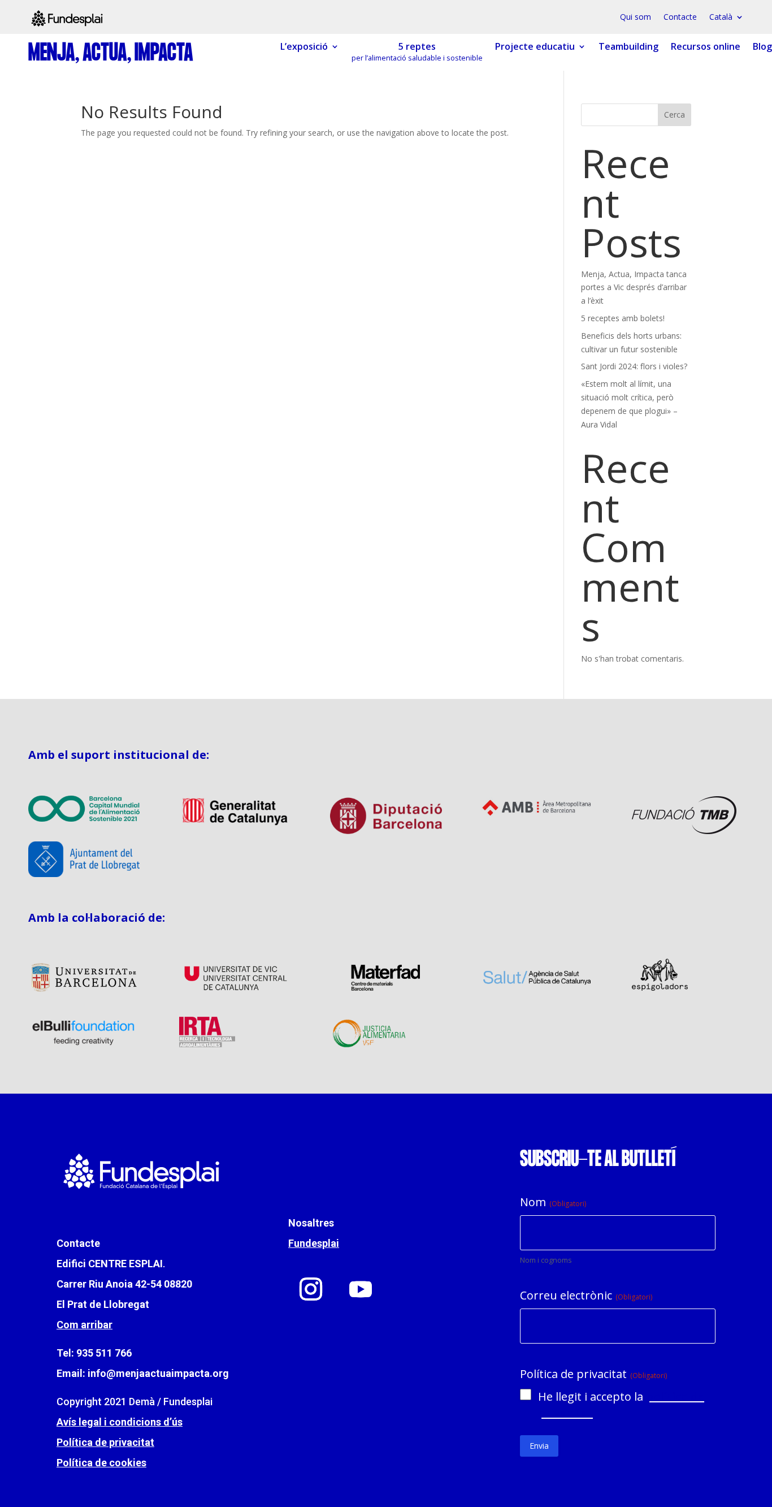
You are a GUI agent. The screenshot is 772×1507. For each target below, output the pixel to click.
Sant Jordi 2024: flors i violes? (634, 366)
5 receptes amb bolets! (623, 318)
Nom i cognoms (546, 1260)
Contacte (680, 17)
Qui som (635, 17)
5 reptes (417, 52)
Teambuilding (628, 47)
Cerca (674, 114)
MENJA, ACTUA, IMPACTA (110, 53)
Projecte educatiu (535, 47)
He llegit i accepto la (621, 1404)
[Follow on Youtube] (360, 1289)
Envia (539, 1445)
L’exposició (304, 47)
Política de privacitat (105, 1442)
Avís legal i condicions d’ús (120, 1422)
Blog (762, 47)
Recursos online (705, 47)
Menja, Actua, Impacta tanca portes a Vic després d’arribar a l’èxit (634, 287)
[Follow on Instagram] (310, 1289)
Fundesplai (313, 1243)
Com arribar (84, 1325)
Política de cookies (101, 1463)
